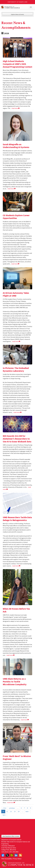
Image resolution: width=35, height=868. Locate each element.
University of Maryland (17, 2)
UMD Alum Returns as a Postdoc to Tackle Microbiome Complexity (15, 681)
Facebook (2, 855)
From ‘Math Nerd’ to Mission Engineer (17, 757)
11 (7, 811)
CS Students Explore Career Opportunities (16, 217)
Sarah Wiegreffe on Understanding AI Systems (16, 146)
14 (18, 811)
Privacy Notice (17, 859)
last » (4, 815)
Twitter (7, 855)
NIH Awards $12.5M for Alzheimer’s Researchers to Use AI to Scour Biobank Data (17, 438)
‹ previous (12, 808)
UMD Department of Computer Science (14, 7)
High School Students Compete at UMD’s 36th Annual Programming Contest (17, 64)
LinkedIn (16, 855)
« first (4, 808)
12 (11, 811)
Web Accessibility (6, 859)
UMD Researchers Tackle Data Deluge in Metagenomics (17, 519)
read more (14, 108)
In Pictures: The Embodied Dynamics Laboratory (16, 369)
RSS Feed (20, 855)
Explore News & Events (17, 14)
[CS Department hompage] (17, 863)
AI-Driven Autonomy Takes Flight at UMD (16, 294)
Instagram (11, 855)
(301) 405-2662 (13, 852)
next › (27, 811)
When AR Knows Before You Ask (16, 610)
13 (14, 811)
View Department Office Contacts (10, 836)
